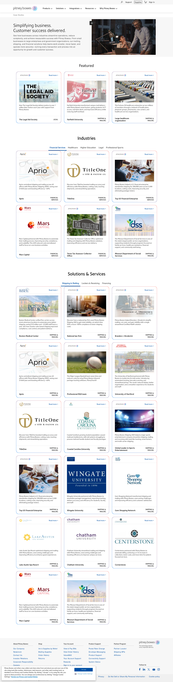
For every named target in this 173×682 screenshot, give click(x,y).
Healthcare (73, 147)
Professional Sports (114, 147)
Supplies (138, 2)
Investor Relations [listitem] (20, 658)
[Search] (121, 2)
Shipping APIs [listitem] (119, 652)
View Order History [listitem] (71, 652)
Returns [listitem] (41, 658)
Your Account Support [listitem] (72, 658)
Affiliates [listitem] (117, 655)
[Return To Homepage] (25, 9)
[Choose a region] (158, 2)
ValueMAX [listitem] (68, 655)
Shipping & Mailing (70, 283)
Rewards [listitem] (67, 662)
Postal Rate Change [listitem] (97, 648)
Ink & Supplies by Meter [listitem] (48, 648)
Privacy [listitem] (101, 676)
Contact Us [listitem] (17, 655)
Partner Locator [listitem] (120, 648)
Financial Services (57, 147)
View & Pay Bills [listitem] (70, 648)
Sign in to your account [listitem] (73, 665)
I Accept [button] (83, 669)
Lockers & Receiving (91, 283)
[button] (83, 674)
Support (128, 2)
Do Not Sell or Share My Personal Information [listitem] (126, 676)
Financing (106, 283)
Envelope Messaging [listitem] (97, 652)
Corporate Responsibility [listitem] (23, 662)
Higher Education (88, 147)
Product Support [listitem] (95, 655)
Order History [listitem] (43, 655)
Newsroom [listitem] (17, 652)
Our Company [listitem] (18, 648)
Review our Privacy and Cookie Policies (24, 677)
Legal (101, 147)
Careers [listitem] (16, 665)
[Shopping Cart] (145, 2)
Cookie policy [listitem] (154, 676)
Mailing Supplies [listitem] (45, 652)
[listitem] (139, 669)
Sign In (152, 2)
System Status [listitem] (94, 662)
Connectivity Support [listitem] (97, 658)
